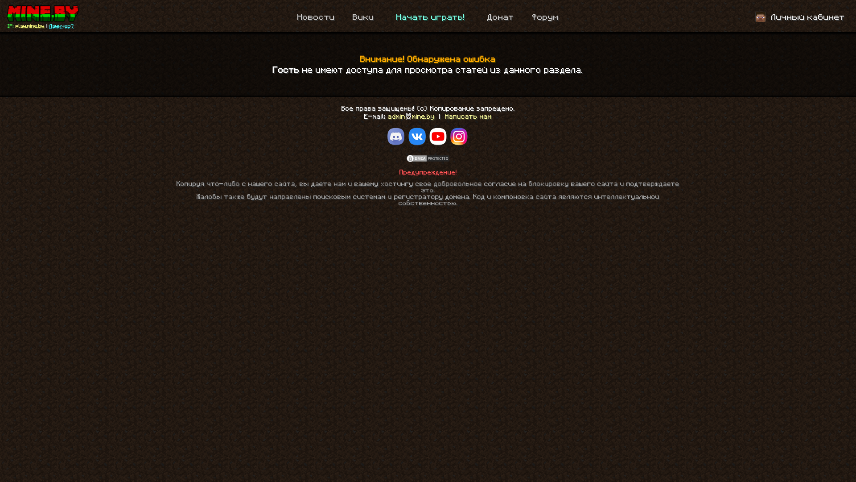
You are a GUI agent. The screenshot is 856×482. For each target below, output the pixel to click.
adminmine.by (411, 117)
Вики (363, 17)
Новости (316, 17)
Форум (545, 17)
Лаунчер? (61, 26)
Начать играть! (430, 17)
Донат (500, 17)
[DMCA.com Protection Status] (428, 161)
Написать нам (468, 117)
